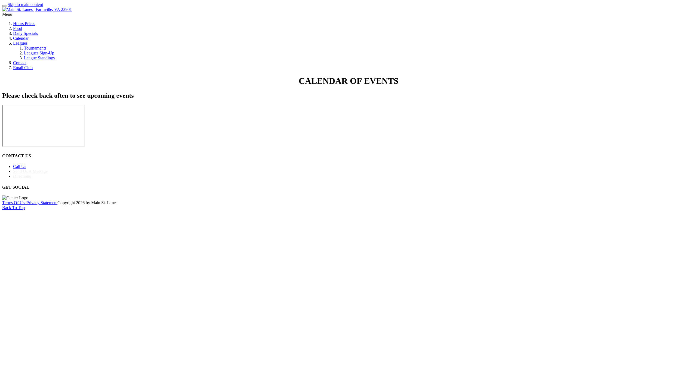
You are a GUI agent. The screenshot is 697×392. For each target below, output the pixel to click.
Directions (22, 176)
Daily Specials (25, 33)
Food (17, 28)
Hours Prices (24, 23)
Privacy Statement (41, 202)
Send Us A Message (30, 171)
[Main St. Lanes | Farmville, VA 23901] (37, 9)
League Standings (39, 58)
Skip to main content (25, 4)
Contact (19, 62)
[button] (348, 106)
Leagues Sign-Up (39, 53)
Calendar (21, 38)
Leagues (20, 43)
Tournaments (35, 48)
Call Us (19, 166)
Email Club (23, 67)
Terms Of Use (14, 202)
